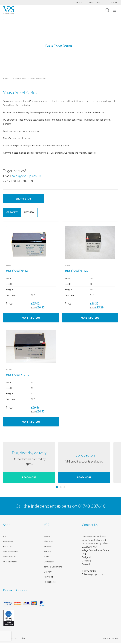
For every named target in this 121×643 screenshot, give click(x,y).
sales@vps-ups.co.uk (26, 176)
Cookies (22, 638)
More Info (28, 317)
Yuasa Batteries (19, 78)
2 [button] (61, 487)
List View (29, 212)
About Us (48, 541)
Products (48, 546)
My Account (95, 2)
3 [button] (64, 487)
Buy (38, 317)
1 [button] (57, 487)
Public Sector (50, 581)
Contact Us (49, 561)
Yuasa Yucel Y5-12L (76, 270)
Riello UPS (7, 546)
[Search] (107, 10)
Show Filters (23, 198)
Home (6, 78)
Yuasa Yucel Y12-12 (17, 374)
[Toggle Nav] (114, 10)
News (46, 556)
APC (5, 536)
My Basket (78, 2)
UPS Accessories (10, 551)
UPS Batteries (9, 556)
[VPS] (8, 10)
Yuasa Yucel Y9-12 (17, 270)
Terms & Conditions (53, 566)
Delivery (48, 571)
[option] (29, 462)
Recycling (48, 576)
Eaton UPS (8, 541)
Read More (29, 477)
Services (48, 551)
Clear (115, 638)
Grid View (12, 212)
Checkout (113, 2)
